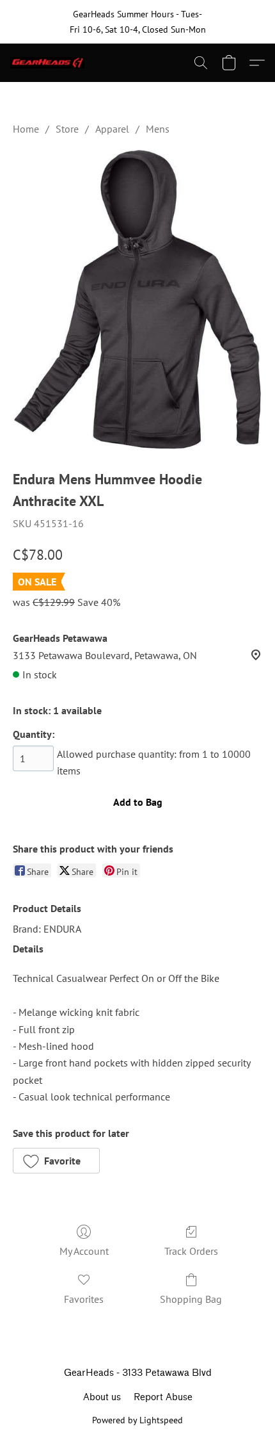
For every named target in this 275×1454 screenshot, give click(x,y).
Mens (157, 128)
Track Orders (191, 1251)
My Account (84, 1251)
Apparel (112, 128)
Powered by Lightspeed (137, 1420)
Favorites (84, 1299)
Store (67, 128)
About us (102, 1397)
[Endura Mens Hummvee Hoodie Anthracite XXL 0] (137, 300)
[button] (49, 63)
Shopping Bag (191, 1299)
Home (26, 128)
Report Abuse (163, 1397)
